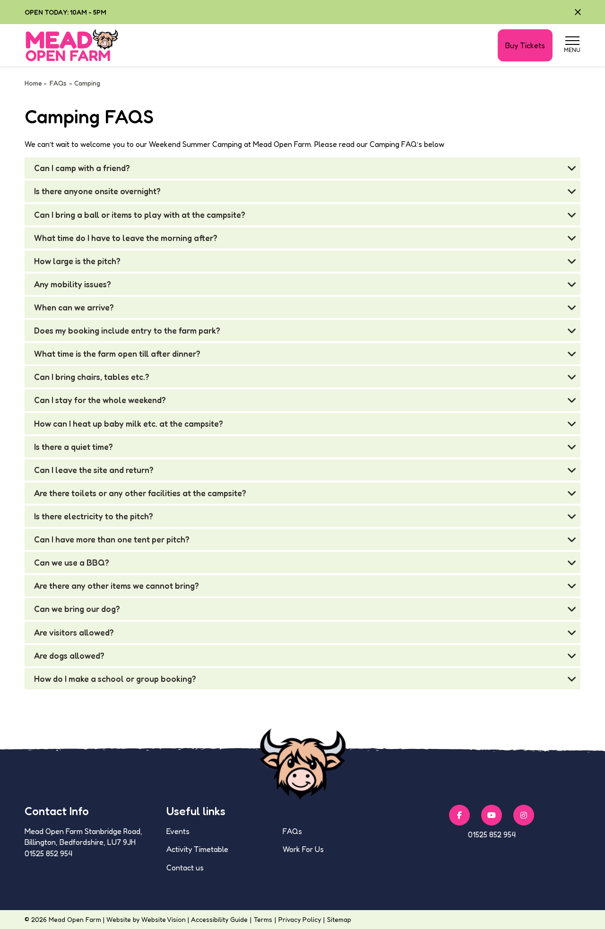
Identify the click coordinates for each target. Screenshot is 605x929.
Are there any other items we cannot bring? (116, 586)
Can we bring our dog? (77, 609)
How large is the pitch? (77, 261)
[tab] (302, 168)
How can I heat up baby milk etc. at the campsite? (128, 424)
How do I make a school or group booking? (115, 679)
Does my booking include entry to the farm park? (127, 330)
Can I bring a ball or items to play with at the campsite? (139, 215)
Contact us (185, 867)
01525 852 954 (492, 834)
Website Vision (163, 919)
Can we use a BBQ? (71, 563)
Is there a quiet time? (73, 447)
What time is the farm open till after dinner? (117, 354)
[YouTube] (491, 815)
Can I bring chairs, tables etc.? (91, 377)
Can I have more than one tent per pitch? (112, 539)
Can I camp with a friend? (82, 168)
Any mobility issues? (72, 284)
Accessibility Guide (219, 919)
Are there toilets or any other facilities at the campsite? (140, 493)
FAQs (292, 831)
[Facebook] (459, 815)
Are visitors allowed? (74, 632)
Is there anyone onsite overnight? (97, 191)
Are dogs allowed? (69, 656)
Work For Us (303, 849)
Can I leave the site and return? (94, 470)
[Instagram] (523, 815)
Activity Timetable (197, 849)
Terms (263, 919)
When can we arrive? (74, 307)
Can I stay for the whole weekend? (100, 400)
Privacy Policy (299, 919)
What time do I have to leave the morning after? (125, 238)
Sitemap (339, 919)
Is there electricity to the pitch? (93, 516)
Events (178, 831)
